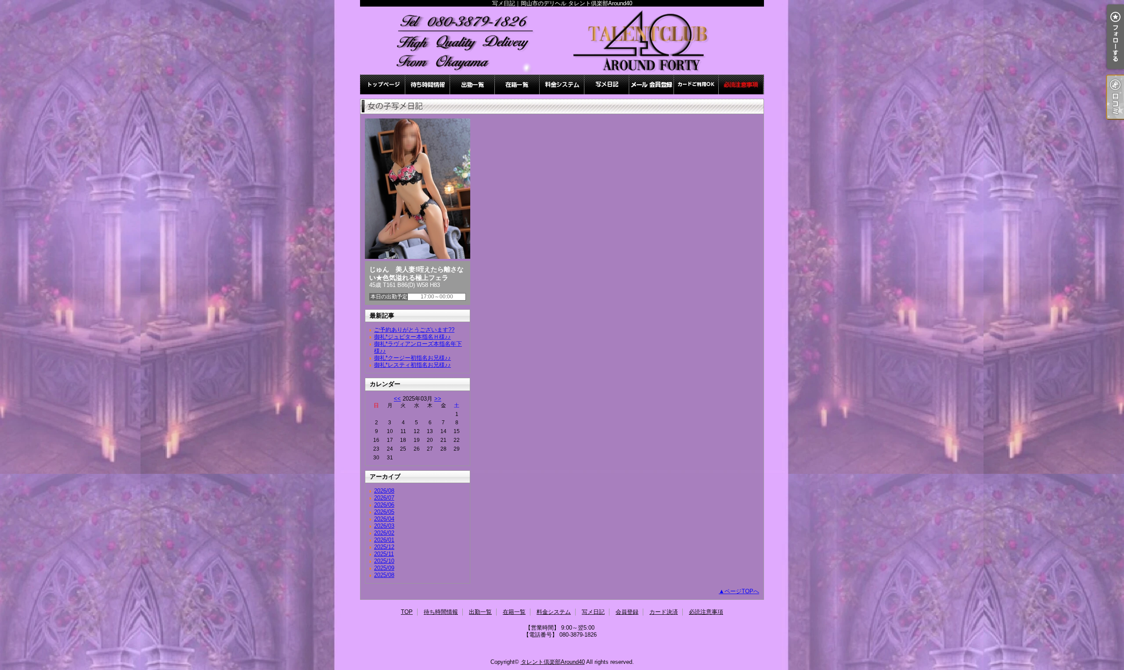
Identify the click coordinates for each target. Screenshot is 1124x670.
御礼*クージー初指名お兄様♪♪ (412, 358)
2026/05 (384, 512)
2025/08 (384, 575)
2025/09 (384, 568)
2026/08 (384, 490)
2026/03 (384, 526)
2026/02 (384, 533)
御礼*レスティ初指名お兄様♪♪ (412, 365)
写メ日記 (606, 84)
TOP (382, 84)
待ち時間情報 (427, 84)
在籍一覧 (517, 84)
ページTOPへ (741, 591)
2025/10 (384, 561)
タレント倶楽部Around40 (553, 662)
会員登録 (651, 84)
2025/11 (384, 554)
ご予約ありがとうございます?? (414, 329)
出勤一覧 (472, 84)
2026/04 (384, 519)
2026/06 (384, 505)
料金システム (562, 84)
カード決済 (696, 84)
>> (437, 398)
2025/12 (384, 547)
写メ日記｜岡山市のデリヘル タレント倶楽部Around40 (562, 41)
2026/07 (384, 497)
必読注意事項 (741, 84)
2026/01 (384, 540)
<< (397, 398)
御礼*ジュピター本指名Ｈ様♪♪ (412, 336)
